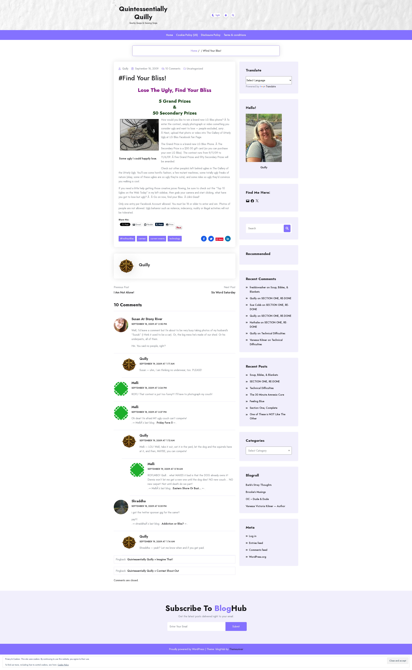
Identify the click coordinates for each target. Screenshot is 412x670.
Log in (252, 536)
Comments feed (258, 550)
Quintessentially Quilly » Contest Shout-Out (153, 571)
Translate (271, 86)
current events (157, 238)
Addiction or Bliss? (173, 524)
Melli (134, 383)
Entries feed (256, 543)
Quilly (144, 265)
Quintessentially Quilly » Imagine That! (150, 559)
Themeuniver (236, 649)
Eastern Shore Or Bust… (187, 488)
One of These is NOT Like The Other (267, 416)
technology (174, 238)
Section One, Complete (263, 408)
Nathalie (255, 322)
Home (169, 35)
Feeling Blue (257, 401)
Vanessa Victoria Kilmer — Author (265, 506)
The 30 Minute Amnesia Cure (267, 395)
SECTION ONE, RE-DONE (276, 298)
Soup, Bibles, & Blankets (264, 375)
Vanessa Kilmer (258, 340)
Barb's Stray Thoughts (259, 485)
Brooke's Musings (256, 492)
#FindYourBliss (127, 238)
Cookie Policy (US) (187, 35)
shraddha (138, 501)
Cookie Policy (63, 664)
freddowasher (258, 287)
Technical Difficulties (273, 333)
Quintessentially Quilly (143, 13)
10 (172, 68)
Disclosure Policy (210, 35)
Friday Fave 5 (165, 423)
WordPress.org (257, 557)
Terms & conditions (235, 35)
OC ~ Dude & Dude (257, 499)
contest (142, 238)
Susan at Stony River (146, 319)
